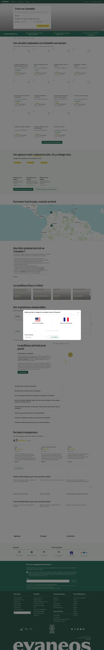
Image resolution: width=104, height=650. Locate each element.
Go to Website (54, 337)
